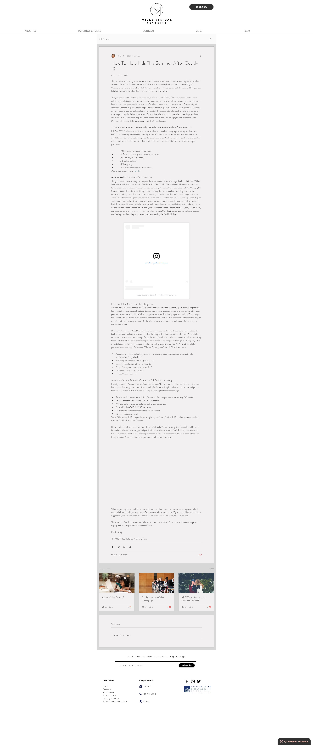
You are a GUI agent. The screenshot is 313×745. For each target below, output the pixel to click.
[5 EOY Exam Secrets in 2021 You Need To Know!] (196, 583)
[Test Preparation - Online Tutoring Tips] (156, 583)
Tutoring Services (111, 698)
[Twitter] (198, 681)
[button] (211, 39)
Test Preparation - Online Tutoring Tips (153, 599)
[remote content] (156, 261)
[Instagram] (192, 681)
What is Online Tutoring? (113, 597)
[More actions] (200, 55)
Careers (107, 689)
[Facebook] (186, 681)
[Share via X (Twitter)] (118, 547)
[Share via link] (130, 547)
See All (211, 568)
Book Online (108, 692)
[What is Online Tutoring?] (116, 583)
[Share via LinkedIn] (124, 547)
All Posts (104, 39)
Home (105, 686)
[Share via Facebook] (112, 547)
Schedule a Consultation (115, 701)
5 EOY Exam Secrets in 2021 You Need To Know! (194, 599)
